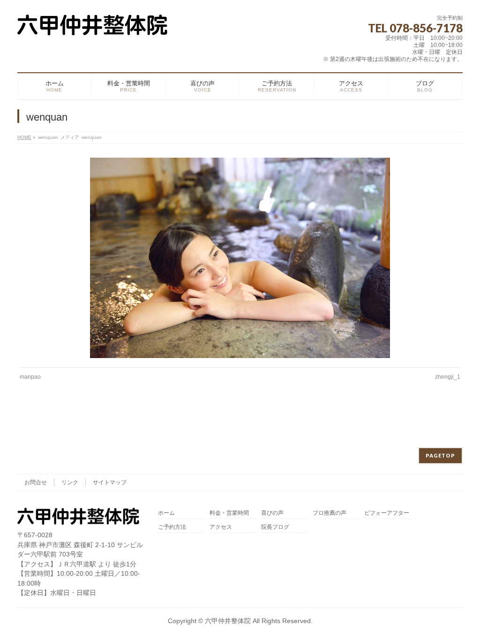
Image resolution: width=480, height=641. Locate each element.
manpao (30, 377)
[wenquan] (240, 258)
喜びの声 (272, 513)
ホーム (166, 513)
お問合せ (35, 482)
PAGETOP (440, 455)
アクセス (221, 527)
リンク (69, 482)
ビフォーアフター (386, 513)
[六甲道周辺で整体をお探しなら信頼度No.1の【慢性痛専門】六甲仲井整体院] (92, 24)
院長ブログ (275, 527)
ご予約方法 (172, 527)
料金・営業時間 (229, 513)
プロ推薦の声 (329, 513)
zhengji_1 (447, 377)
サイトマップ (110, 482)
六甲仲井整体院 (228, 621)
